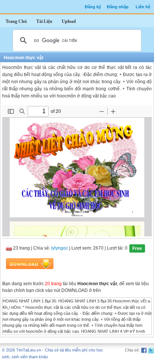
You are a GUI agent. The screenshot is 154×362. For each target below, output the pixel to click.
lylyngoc (59, 248)
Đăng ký (93, 6)
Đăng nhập (118, 6)
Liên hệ (143, 6)
